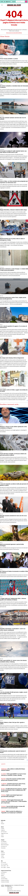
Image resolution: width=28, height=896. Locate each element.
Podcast (2, 823)
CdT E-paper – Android (5, 867)
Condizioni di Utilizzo (5, 880)
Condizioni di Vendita (5, 882)
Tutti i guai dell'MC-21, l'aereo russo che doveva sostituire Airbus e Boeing (13, 774)
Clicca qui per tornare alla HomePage (14, 32)
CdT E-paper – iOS (4, 865)
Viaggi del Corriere (4, 833)
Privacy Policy (10, 887)
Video (2, 822)
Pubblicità (3, 830)
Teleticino (3, 873)
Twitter (2, 856)
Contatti (2, 828)
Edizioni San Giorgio (5, 844)
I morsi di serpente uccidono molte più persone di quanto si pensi (13, 779)
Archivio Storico (4, 843)
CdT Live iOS (3, 862)
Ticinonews (3, 877)
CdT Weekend (3, 841)
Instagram (3, 854)
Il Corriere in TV (4, 846)
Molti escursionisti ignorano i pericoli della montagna (11, 795)
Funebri (2, 836)
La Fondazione (4, 872)
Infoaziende (3, 848)
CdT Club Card (3, 831)
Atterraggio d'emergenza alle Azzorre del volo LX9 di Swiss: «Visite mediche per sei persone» (14, 801)
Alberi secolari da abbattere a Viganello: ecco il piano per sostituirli (11, 812)
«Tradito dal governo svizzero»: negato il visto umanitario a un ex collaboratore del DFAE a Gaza (14, 790)
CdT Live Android (4, 864)
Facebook (3, 852)
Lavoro (2, 835)
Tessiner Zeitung (4, 878)
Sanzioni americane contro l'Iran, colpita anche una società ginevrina (13, 784)
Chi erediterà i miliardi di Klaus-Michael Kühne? (13, 769)
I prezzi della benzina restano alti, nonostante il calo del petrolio (13, 807)
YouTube (2, 857)
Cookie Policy (9, 888)
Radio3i (2, 875)
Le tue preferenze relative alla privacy (14, 890)
